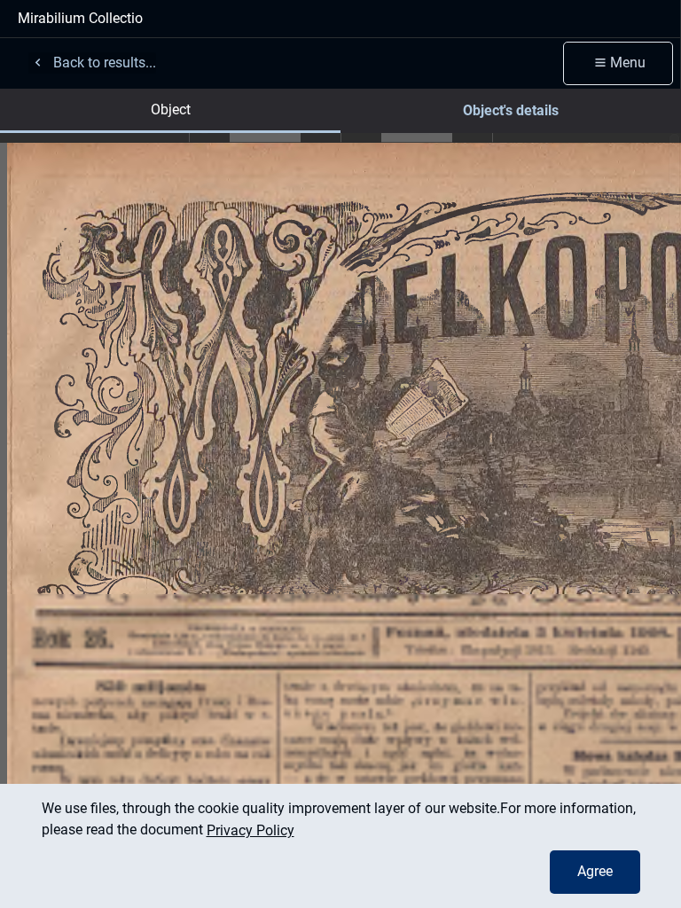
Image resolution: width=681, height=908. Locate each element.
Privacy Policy (250, 830)
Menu (628, 62)
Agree (595, 871)
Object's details (511, 110)
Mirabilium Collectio (80, 18)
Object (171, 109)
